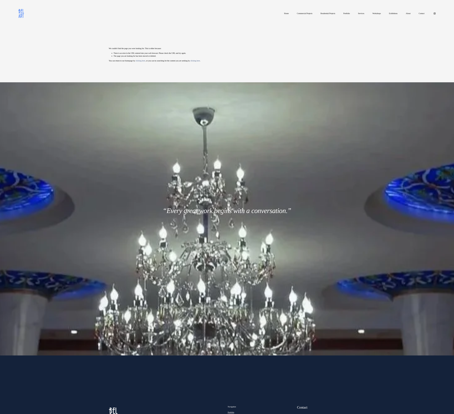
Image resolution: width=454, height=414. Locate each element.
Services (361, 13)
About (408, 13)
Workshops (376, 13)
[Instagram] (434, 13)
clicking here (140, 61)
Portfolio (346, 13)
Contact (421, 13)
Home (286, 13)
